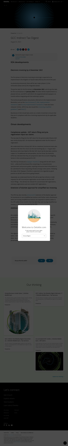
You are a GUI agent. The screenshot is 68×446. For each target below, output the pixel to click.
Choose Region (27, 236)
